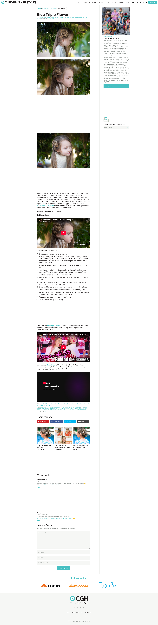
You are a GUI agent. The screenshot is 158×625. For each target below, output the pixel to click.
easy (70, 407)
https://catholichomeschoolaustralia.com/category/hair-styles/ (55, 518)
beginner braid (44, 407)
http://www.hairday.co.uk (51, 485)
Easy (48, 17)
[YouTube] (137, 2)
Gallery (107, 2)
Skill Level (79, 17)
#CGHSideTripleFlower (45, 206)
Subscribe (152, 2)
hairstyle (76, 408)
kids (86, 408)
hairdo (71, 408)
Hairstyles (86, 2)
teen (42, 411)
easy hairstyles (76, 407)
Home (79, 2)
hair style (60, 408)
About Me (121, 2)
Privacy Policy (80, 612)
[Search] (133, 2)
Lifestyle (94, 2)
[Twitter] (146, 2)
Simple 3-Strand (73, 17)
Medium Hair (61, 17)
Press (73, 612)
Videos (101, 2)
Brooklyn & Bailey (53, 326)
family (82, 407)
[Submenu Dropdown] (89, 2)
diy (60, 407)
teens (45, 411)
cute (57, 407)
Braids (45, 17)
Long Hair (56, 17)
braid (50, 407)
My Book (114, 2)
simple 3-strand (67, 409)
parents (45, 409)
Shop (127, 2)
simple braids (82, 409)
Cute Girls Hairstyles (18, 2)
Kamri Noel (51, 365)
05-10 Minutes (53, 8)
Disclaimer (88, 612)
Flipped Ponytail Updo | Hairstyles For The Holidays (81, 447)
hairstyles (81, 408)
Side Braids (67, 17)
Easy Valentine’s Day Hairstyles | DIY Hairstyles (44, 447)
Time (48, 8)
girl (54, 408)
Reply (38, 487)
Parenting (39, 409)
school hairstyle (52, 409)
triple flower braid (52, 411)
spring (38, 411)
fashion (44, 408)
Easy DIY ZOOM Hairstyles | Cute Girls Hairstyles (62, 447)
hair (57, 408)
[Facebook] (143, 2)
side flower (59, 409)
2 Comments (51, 18)
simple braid (75, 409)
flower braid (49, 408)
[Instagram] (140, 2)
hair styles (66, 408)
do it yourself (65, 407)
